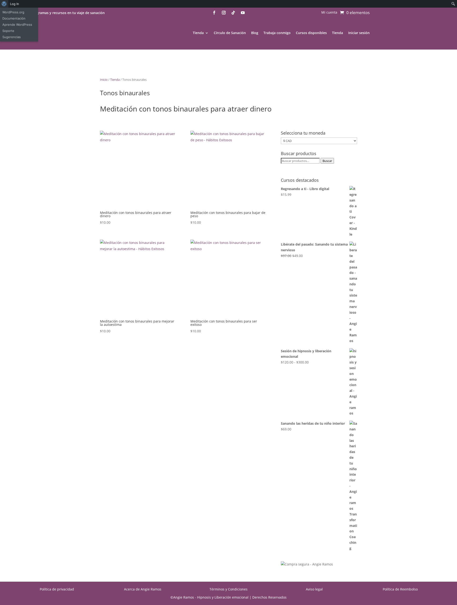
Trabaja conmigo (277, 32)
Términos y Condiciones (228, 589)
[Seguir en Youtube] (243, 12)
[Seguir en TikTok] (233, 12)
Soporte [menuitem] (8, 31)
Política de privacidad (57, 589)
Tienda (198, 32)
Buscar (327, 161)
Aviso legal (314, 589)
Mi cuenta (329, 13)
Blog (254, 32)
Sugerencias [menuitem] (11, 37)
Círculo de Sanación (230, 32)
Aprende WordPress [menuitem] (17, 24)
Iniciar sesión (359, 32)
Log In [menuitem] (14, 4)
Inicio (104, 79)
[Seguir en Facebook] (214, 12)
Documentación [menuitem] (13, 18)
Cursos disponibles (311, 32)
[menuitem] (4, 4)
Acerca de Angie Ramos (142, 589)
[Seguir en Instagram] (224, 12)
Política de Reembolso (400, 589)
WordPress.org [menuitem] (13, 12)
